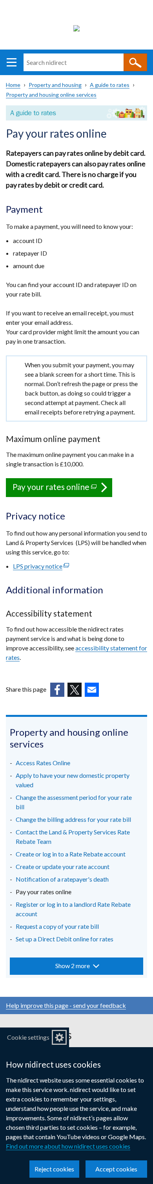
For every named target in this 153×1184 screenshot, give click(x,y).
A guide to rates (109, 84)
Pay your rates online (62, 489)
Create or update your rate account (62, 866)
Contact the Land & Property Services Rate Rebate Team (73, 836)
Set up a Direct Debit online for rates (64, 939)
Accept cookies (116, 1169)
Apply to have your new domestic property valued (72, 780)
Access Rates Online (43, 762)
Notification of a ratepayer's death (62, 879)
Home (13, 84)
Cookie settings (28, 1037)
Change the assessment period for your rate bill (74, 802)
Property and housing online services (51, 94)
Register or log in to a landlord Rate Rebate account (73, 908)
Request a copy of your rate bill (57, 926)
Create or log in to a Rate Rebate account (71, 854)
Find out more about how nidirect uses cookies (68, 1146)
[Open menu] (11, 62)
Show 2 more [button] (72, 965)
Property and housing (55, 84)
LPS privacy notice (41, 566)
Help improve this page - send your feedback (66, 1005)
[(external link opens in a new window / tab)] (57, 690)
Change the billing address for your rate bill (73, 819)
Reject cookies (54, 1169)
